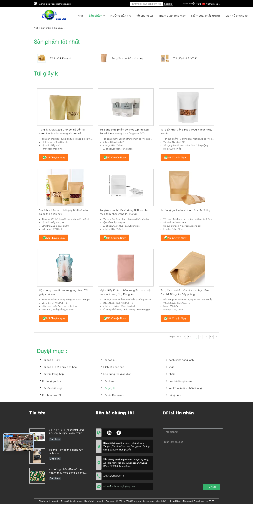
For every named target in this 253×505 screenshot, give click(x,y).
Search (168, 3)
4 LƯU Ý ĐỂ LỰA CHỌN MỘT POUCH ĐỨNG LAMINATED (66, 431)
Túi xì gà (169, 366)
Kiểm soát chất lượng (205, 15)
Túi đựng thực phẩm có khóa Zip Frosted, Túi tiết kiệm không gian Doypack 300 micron (124, 133)
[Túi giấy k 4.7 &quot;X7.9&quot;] (165, 58)
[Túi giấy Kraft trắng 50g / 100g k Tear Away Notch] (186, 106)
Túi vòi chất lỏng (52, 387)
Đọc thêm (55, 439)
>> (211, 336)
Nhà (80, 15)
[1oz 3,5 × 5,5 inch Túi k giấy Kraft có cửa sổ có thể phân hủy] (65, 187)
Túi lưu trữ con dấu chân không (183, 387)
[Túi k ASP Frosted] (41, 58)
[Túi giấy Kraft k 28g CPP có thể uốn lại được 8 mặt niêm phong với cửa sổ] (65, 106)
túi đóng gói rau (51, 380)
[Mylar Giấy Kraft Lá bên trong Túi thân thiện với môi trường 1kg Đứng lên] (125, 267)
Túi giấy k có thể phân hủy (127, 58)
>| (217, 336)
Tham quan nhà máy (172, 15)
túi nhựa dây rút (51, 394)
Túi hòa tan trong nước (178, 380)
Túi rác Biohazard (113, 394)
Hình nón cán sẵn (113, 366)
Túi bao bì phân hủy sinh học (59, 366)
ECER (211, 501)
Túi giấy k (109, 387)
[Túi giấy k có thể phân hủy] (103, 58)
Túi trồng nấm (172, 394)
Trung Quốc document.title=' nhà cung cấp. (83, 501)
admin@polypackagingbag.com (55, 3)
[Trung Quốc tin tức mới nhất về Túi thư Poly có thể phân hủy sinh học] (37, 456)
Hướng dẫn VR (120, 15)
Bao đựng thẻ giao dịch (117, 373)
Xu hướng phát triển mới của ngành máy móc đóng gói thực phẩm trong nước (67, 471)
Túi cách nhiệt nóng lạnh (179, 359)
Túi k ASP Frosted (60, 58)
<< (189, 336)
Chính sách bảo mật (49, 501)
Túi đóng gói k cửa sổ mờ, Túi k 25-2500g (185, 209)
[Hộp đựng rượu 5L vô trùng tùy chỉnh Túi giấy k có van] (65, 267)
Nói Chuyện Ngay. (56, 157)
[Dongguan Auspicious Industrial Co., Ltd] (54, 14)
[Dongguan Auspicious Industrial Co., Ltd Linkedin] (109, 432)
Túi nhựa (108, 380)
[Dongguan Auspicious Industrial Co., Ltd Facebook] (118, 432)
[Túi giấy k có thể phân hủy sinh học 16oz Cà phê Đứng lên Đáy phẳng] (186, 267)
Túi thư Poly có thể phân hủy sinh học (66, 451)
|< (184, 336)
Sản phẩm (95, 15)
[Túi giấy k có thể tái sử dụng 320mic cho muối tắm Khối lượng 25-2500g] (125, 187)
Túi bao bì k (110, 359)
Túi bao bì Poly (51, 359)
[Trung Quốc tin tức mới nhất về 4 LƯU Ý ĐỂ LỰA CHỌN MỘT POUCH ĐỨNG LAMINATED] (37, 436)
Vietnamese (212, 3)
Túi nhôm (169, 373)
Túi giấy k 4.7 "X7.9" (185, 58)
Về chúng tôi (144, 15)
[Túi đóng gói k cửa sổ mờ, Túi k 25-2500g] (186, 187)
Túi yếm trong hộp (53, 373)
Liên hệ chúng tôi (236, 15)
